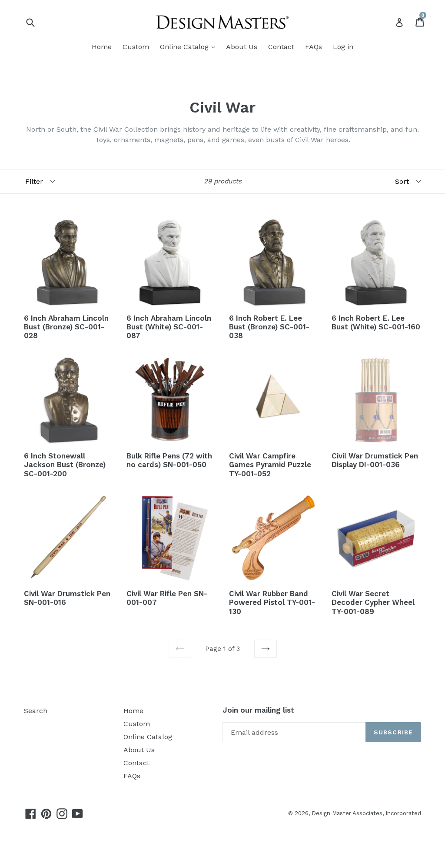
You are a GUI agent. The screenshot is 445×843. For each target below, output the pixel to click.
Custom (136, 47)
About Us (241, 47)
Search (35, 711)
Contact (281, 47)
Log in (343, 47)
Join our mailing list (258, 710)
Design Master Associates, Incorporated (366, 813)
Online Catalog (185, 47)
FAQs (313, 47)
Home (102, 47)
